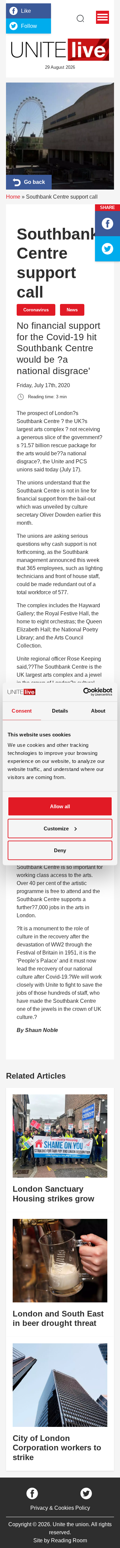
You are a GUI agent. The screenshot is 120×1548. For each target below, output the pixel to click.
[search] (80, 18)
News (72, 309)
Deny (60, 850)
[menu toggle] (102, 17)
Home (13, 197)
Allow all (60, 806)
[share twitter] (107, 248)
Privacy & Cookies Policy (60, 1508)
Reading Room (69, 1540)
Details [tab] (60, 710)
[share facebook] (107, 223)
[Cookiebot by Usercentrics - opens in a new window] (84, 692)
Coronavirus (36, 309)
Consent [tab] (22, 710)
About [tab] (98, 710)
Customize (56, 828)
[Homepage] (60, 50)
